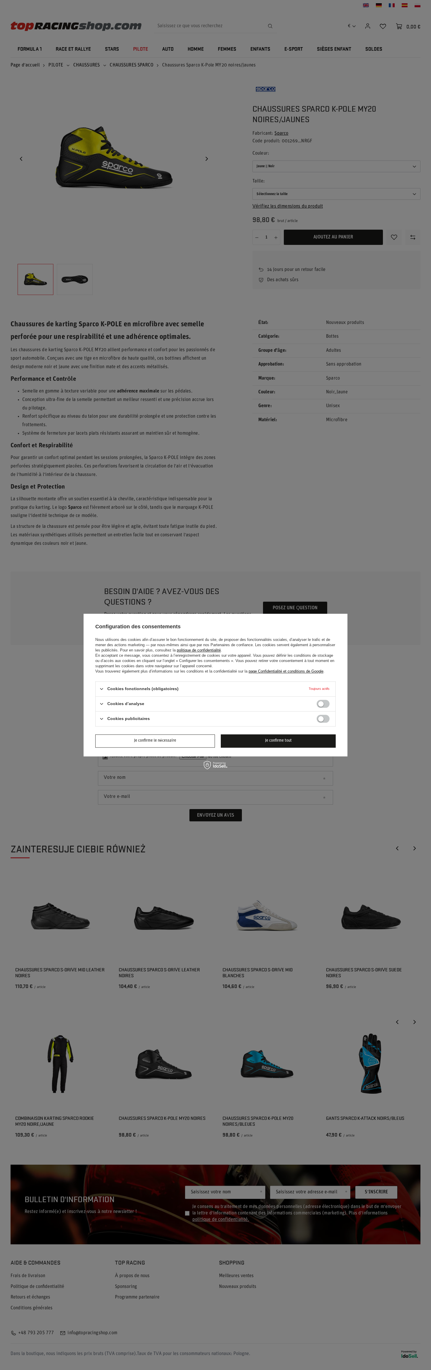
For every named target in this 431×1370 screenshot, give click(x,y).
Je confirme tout (278, 740)
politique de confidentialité (199, 650)
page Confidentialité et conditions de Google (286, 671)
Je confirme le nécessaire (155, 740)
